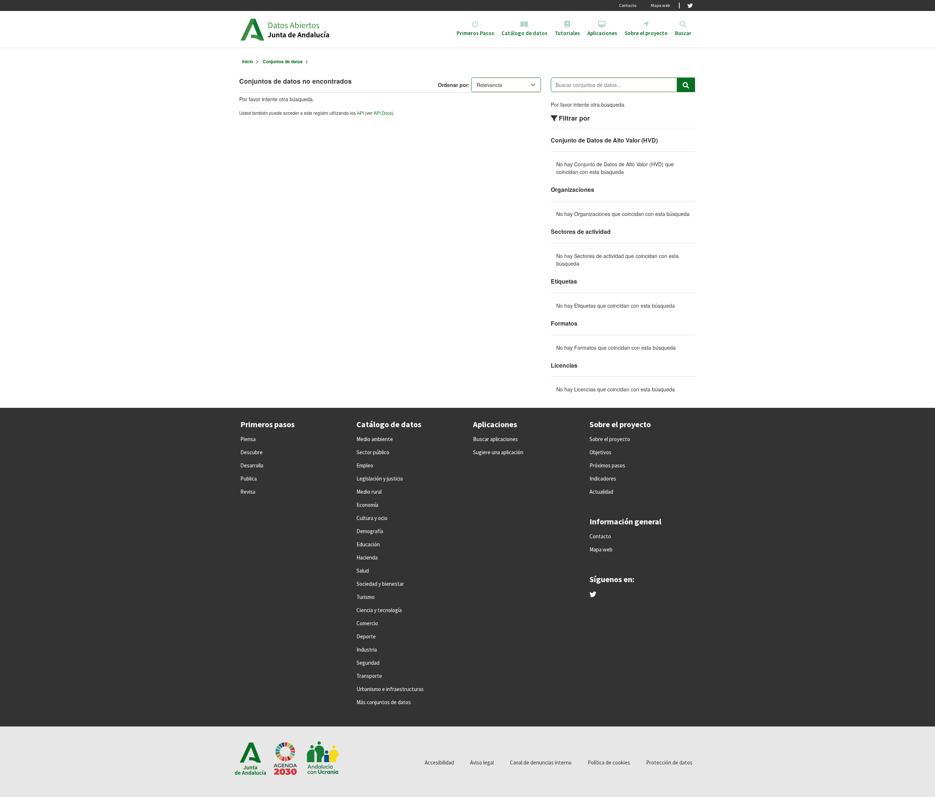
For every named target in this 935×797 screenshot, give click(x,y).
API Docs (383, 113)
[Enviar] (686, 84)
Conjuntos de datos (283, 61)
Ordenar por (453, 84)
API (360, 113)
